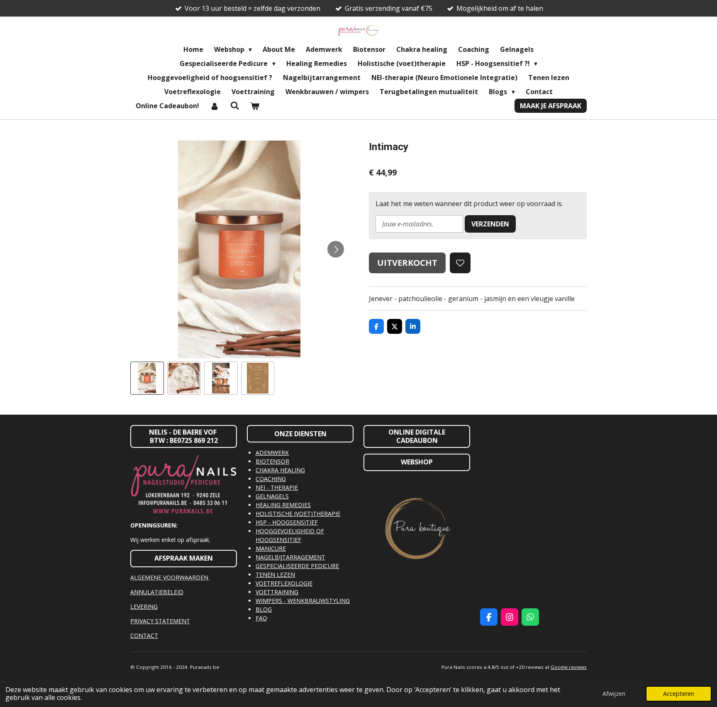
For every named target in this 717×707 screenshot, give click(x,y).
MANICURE (271, 548)
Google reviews (569, 667)
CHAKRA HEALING (280, 470)
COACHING (271, 479)
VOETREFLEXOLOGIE (284, 583)
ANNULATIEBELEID (156, 592)
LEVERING (144, 606)
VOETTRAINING (277, 592)
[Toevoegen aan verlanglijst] (460, 263)
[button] (147, 378)
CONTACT (144, 635)
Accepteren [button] (678, 693)
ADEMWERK (272, 453)
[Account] (214, 106)
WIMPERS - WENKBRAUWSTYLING (303, 601)
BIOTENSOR (272, 461)
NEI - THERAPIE (277, 487)
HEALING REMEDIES (283, 505)
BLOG (264, 609)
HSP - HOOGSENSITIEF (287, 522)
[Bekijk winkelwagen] (255, 106)
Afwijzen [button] (613, 693)
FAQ (261, 618)
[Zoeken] (234, 105)
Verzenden (490, 223)
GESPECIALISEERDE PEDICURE (297, 566)
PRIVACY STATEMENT (160, 621)
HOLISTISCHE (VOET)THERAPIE (298, 513)
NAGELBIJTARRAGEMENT (290, 557)
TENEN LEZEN (275, 574)
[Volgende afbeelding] (335, 249)
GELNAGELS (272, 496)
